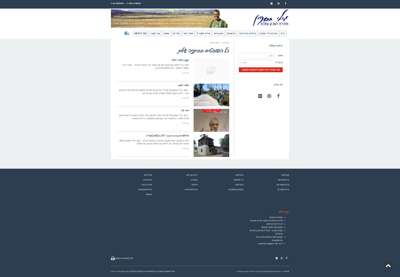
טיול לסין (239, 175)
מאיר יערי (185, 110)
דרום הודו (147, 180)
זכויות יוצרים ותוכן (274, 224)
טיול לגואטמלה (145, 189)
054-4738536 (134, 3)
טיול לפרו (239, 184)
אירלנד (194, 184)
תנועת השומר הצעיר (180, 59)
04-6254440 (117, 3)
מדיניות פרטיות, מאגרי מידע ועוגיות (266, 220)
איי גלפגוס (238, 180)
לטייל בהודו (147, 184)
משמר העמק (183, 85)
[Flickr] (260, 96)
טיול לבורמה (283, 180)
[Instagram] (282, 258)
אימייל (279, 62)
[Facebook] (278, 96)
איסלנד (148, 194)
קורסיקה (285, 175)
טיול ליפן (148, 175)
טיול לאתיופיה (191, 189)
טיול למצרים (283, 189)
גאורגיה (194, 180)
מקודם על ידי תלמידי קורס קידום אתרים (250, 271)
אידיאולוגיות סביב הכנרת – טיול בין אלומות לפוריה (167, 135)
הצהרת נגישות (276, 217)
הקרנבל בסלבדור (235, 189)
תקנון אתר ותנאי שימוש (272, 227)
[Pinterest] (269, 96)
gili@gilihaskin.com (166, 271)
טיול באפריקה (282, 184)
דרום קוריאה (192, 175)
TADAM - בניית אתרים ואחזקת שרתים (276, 271)
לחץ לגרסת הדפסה (124, 258)
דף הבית (226, 43)
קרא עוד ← (184, 73)
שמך (280, 55)
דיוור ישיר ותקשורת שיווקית (270, 243)
